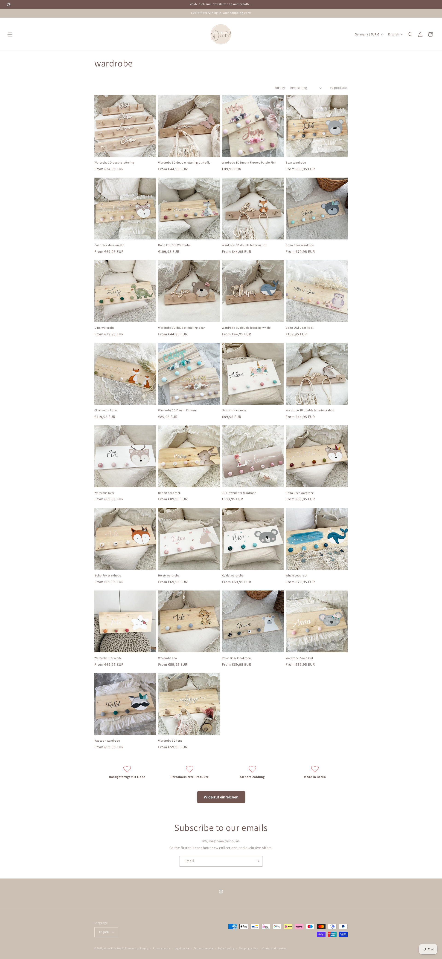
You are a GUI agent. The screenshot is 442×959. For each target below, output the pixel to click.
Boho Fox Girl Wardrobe (174, 245)
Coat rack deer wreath (109, 245)
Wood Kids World (114, 948)
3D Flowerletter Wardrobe (239, 493)
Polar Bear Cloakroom (237, 658)
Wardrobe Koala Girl (299, 658)
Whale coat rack (297, 575)
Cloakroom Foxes (106, 410)
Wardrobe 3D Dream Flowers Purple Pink (249, 162)
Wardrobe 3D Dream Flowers (177, 410)
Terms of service (203, 948)
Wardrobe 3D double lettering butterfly (184, 162)
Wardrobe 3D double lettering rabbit (310, 410)
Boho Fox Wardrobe (107, 575)
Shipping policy (248, 948)
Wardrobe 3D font (170, 741)
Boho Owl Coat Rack (300, 328)
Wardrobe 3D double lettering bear (181, 328)
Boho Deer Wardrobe (300, 493)
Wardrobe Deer (104, 493)
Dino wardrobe (104, 328)
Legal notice (182, 948)
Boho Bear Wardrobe (300, 245)
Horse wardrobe (168, 575)
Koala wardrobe (232, 575)
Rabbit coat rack (169, 493)
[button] (10, 34)
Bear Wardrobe (296, 162)
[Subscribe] (257, 861)
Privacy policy (161, 948)
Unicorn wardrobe (234, 410)
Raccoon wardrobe (107, 741)
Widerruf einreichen (221, 797)
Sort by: (280, 88)
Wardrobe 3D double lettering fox (244, 245)
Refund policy (226, 948)
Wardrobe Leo (167, 658)
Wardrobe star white (108, 658)
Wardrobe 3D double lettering (114, 162)
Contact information (274, 948)
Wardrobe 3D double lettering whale (246, 328)
